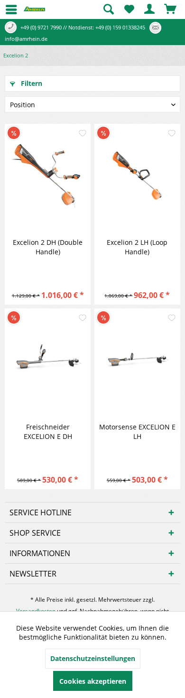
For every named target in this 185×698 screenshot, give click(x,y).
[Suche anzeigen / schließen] (108, 9)
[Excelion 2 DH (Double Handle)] (47, 176)
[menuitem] (7, 9)
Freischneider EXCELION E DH (48, 431)
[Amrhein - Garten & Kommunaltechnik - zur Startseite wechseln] (34, 12)
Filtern (30, 83)
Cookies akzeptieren (92, 681)
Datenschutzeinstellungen (92, 658)
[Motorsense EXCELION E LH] (137, 360)
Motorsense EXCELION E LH (137, 431)
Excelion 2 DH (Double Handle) (48, 247)
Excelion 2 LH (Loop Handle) (137, 247)
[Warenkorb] (170, 9)
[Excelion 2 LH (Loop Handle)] (137, 176)
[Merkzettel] (129, 9)
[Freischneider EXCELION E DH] (47, 360)
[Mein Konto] (149, 9)
